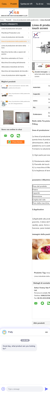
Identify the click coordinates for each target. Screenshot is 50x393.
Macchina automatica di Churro (12, 58)
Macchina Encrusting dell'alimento (13, 62)
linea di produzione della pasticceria (25, 20)
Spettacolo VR (26, 4)
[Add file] (3, 389)
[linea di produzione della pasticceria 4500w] (4, 95)
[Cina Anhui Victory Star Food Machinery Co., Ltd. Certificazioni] (8, 117)
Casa (2, 20)
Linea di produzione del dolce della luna (13, 47)
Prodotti (13, 4)
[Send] (46, 389)
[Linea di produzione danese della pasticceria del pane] (4, 87)
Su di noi (39, 4)
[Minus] (46, 332)
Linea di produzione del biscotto (12, 37)
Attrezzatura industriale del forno (12, 67)
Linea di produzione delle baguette (13, 75)
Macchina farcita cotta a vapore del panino (13, 53)
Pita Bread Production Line (10, 33)
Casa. (4, 4)
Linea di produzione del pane (11, 29)
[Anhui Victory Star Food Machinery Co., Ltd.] (14, 13)
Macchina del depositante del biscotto (14, 71)
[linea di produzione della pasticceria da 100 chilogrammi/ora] (4, 103)
